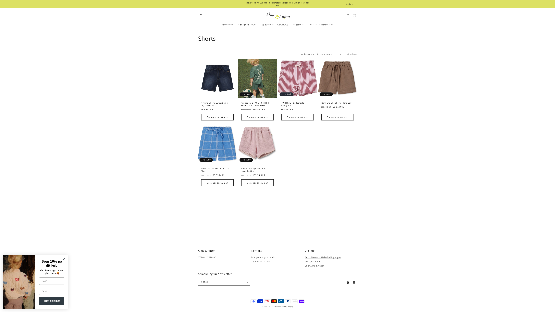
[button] (201, 15)
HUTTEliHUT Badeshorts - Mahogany (293, 104)
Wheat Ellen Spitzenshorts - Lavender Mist (254, 169)
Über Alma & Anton (314, 265)
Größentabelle (312, 261)
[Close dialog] (64, 258)
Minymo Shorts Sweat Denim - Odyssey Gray (215, 104)
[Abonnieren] (247, 282)
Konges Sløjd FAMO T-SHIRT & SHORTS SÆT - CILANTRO (255, 104)
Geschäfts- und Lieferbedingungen (323, 257)
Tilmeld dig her (52, 301)
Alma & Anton (273, 306)
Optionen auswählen (217, 117)
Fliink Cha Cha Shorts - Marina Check (215, 169)
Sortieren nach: (307, 54)
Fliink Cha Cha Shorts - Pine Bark (336, 103)
